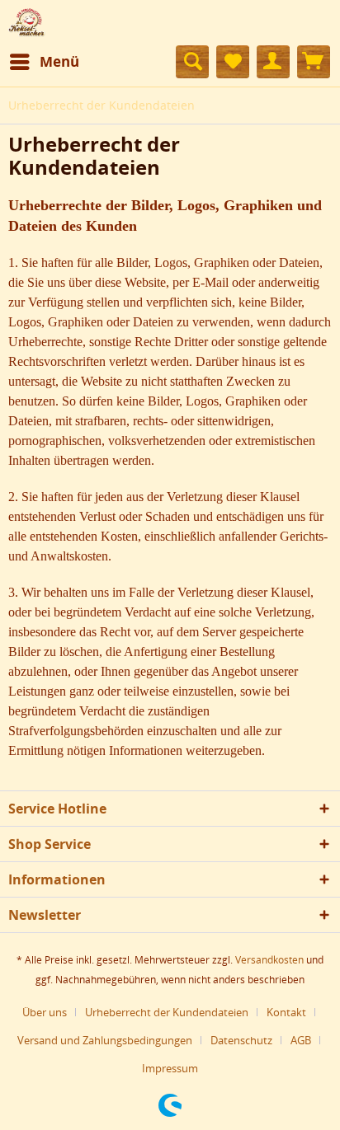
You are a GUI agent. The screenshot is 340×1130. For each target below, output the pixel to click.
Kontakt (286, 1012)
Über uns (44, 1012)
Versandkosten (269, 960)
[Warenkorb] (313, 61)
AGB (300, 1040)
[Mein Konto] (273, 61)
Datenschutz (241, 1040)
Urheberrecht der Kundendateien (166, 1012)
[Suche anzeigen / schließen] (192, 61)
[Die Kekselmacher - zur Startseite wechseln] (26, 22)
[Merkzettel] (232, 61)
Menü (59, 61)
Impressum (170, 1068)
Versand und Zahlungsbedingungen (104, 1040)
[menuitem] (43, 61)
